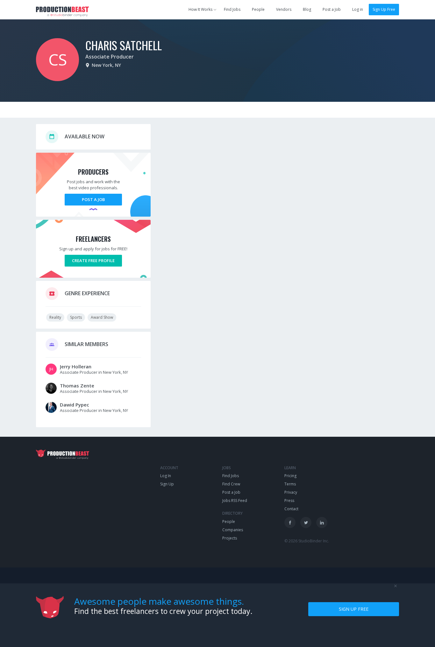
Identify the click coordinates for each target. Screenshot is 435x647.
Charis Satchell (123, 45)
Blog (307, 9)
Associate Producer (109, 56)
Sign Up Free (384, 9)
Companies (232, 529)
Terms (290, 484)
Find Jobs (232, 9)
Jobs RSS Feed (234, 500)
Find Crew (231, 484)
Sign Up (167, 484)
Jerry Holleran (75, 366)
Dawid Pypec (74, 404)
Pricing (290, 475)
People (258, 9)
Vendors (283, 9)
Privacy (290, 492)
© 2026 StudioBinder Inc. (306, 541)
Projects (229, 538)
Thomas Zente (77, 385)
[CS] (57, 79)
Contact (291, 508)
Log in (357, 9)
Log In (165, 475)
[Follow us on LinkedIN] (321, 522)
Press (289, 500)
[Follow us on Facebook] (290, 522)
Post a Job (332, 9)
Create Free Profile (93, 260)
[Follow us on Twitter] (305, 522)
